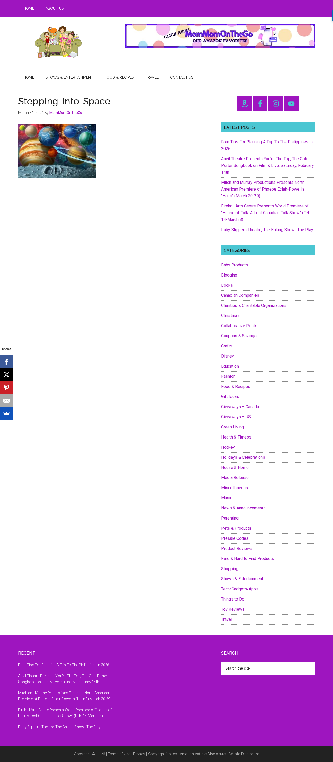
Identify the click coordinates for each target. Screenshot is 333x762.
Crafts (226, 345)
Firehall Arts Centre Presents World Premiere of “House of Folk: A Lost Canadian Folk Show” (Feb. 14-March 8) (266, 213)
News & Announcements (243, 507)
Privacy (139, 754)
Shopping (229, 568)
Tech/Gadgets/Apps (239, 588)
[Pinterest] (6, 387)
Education (230, 366)
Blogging (229, 275)
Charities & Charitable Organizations (253, 305)
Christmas (230, 315)
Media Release (235, 477)
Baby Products (234, 264)
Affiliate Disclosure (243, 754)
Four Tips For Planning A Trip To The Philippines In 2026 (63, 665)
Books (227, 285)
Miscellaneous (234, 487)
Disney (227, 356)
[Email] (6, 400)
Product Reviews (236, 548)
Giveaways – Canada (240, 406)
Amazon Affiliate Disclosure (203, 754)
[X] (6, 374)
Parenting (230, 518)
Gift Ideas (230, 396)
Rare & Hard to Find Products (247, 558)
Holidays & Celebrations (243, 457)
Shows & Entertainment (242, 578)
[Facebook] (6, 361)
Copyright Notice (162, 754)
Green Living (232, 426)
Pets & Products (236, 528)
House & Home (235, 467)
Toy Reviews (233, 609)
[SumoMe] (6, 413)
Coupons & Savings (239, 335)
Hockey (228, 447)
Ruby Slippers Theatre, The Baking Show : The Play (267, 229)
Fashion (228, 376)
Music (226, 497)
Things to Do (232, 599)
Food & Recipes (235, 386)
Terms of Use (119, 754)
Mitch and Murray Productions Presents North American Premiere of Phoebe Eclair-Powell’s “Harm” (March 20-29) (262, 189)
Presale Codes (234, 538)
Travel (226, 619)
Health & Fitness (236, 437)
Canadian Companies (240, 295)
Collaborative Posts (239, 325)
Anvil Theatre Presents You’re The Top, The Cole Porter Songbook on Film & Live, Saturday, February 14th (267, 165)
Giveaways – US (236, 416)
